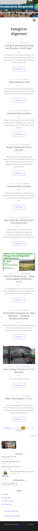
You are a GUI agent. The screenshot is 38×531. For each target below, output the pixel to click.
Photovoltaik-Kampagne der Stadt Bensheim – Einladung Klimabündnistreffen (19, 315)
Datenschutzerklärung (12, 516)
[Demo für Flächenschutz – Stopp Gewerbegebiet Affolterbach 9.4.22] (19, 261)
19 (33, 428)
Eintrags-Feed (6, 498)
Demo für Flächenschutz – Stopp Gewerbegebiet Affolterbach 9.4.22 (19, 279)
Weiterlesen (19, 69)
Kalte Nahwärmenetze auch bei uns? (22, 471)
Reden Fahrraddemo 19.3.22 (19, 398)
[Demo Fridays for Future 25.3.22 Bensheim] (19, 355)
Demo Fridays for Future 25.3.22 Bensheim (19, 371)
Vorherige (7, 428)
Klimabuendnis (25, 42)
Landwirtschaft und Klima (19, 113)
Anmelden (4, 494)
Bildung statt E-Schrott (8, 457)
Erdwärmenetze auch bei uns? (11, 467)
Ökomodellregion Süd (19, 81)
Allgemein (18, 51)
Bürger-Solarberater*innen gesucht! (19, 148)
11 (19, 428)
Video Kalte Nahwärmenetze (10, 462)
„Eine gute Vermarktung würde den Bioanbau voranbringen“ (19, 47)
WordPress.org (6, 504)
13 (27, 428)
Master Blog (19, 527)
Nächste (19, 430)
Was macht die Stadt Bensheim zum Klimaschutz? (19, 221)
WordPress (23, 524)
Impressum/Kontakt (11, 511)
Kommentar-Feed (7, 501)
